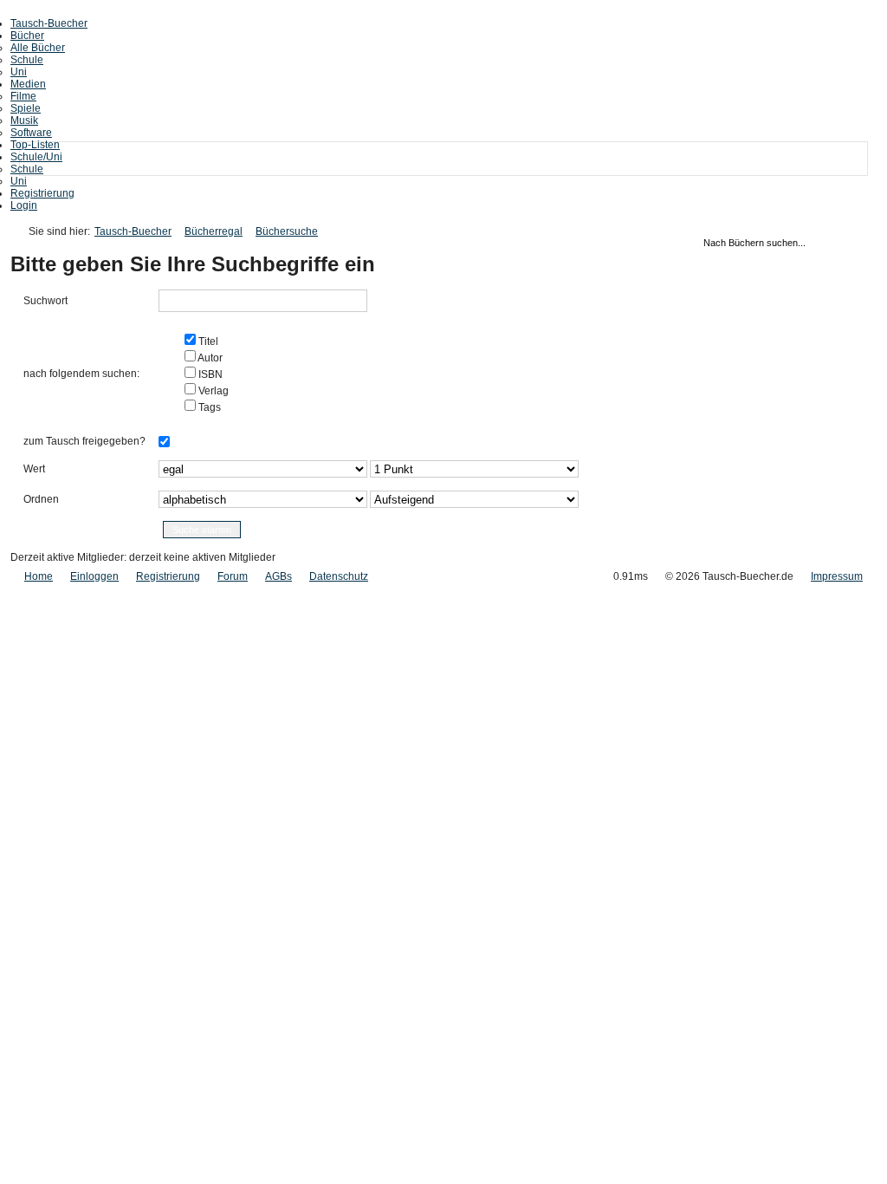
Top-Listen (35, 145)
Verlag (212, 391)
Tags (208, 407)
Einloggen (94, 576)
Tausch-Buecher (48, 23)
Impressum (837, 576)
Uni (18, 72)
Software (31, 133)
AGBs (278, 576)
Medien (28, 84)
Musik (24, 120)
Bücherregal (214, 231)
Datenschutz (338, 576)
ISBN (209, 374)
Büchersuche (287, 231)
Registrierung (42, 193)
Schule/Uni (36, 157)
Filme (23, 96)
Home (38, 576)
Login (23, 205)
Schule (26, 60)
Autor (209, 358)
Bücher (27, 35)
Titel (207, 341)
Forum (232, 576)
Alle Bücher (37, 48)
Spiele (25, 108)
